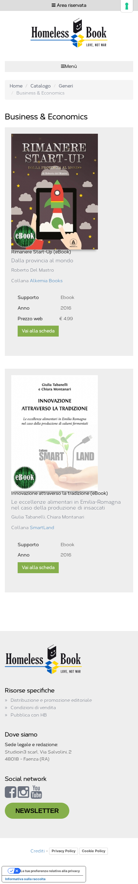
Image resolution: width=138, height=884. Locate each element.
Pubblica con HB (29, 715)
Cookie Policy (93, 851)
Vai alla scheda (38, 331)
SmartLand (42, 527)
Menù (71, 66)
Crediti (37, 851)
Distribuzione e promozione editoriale (51, 700)
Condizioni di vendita (33, 707)
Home (16, 86)
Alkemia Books (46, 281)
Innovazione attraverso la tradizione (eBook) (59, 493)
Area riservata (71, 5)
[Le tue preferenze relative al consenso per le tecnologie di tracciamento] (127, 6)
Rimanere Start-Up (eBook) (41, 252)
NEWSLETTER (37, 810)
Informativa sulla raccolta (25, 879)
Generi (66, 86)
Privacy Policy (63, 851)
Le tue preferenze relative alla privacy (50, 871)
